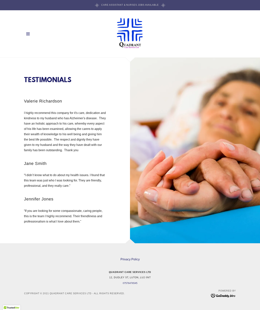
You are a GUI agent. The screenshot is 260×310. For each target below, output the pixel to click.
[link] (130, 33)
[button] (28, 34)
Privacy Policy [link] (130, 259)
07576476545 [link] (130, 283)
